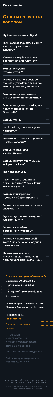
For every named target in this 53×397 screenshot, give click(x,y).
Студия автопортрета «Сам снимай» (26, 276)
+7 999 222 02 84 (14, 315)
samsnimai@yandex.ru (18, 345)
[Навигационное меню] (48, 5)
